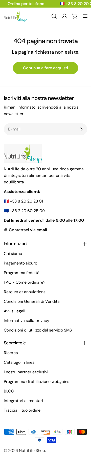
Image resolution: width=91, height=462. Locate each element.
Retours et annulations (25, 291)
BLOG (9, 391)
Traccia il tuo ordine (22, 410)
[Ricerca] (54, 16)
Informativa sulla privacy (26, 320)
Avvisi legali (14, 311)
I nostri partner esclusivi (26, 372)
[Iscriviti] (81, 129)
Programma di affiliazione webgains (36, 381)
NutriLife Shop (32, 450)
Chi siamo (13, 253)
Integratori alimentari (23, 400)
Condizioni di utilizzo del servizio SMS (38, 330)
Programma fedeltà (21, 272)
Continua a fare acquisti (45, 68)
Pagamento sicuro (20, 263)
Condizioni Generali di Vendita (32, 301)
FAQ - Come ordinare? (24, 282)
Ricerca (11, 352)
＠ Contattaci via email (25, 230)
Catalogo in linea (19, 362)
